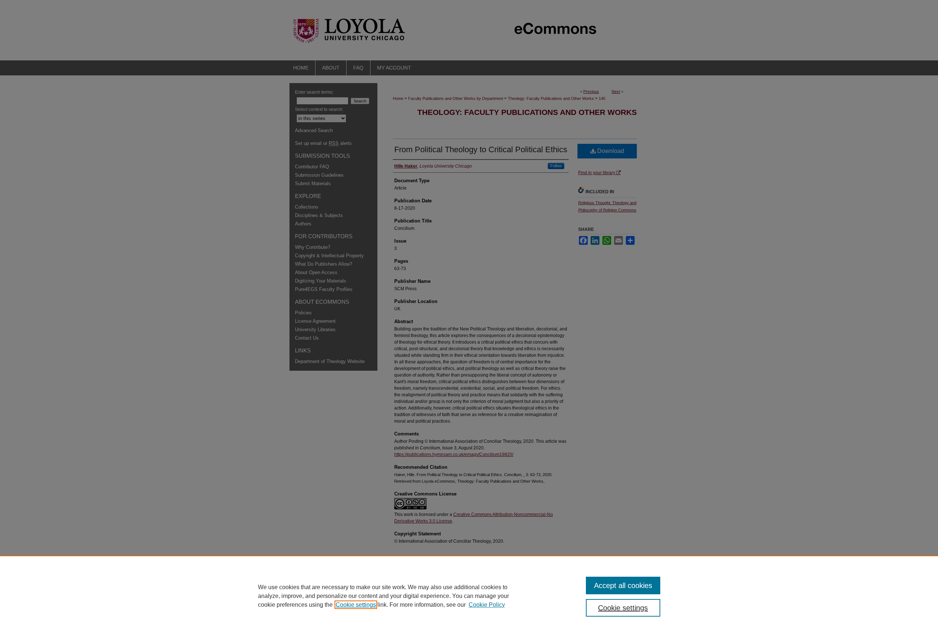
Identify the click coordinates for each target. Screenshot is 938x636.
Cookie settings (356, 605)
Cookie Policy (487, 605)
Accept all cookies (623, 585)
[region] (469, 595)
